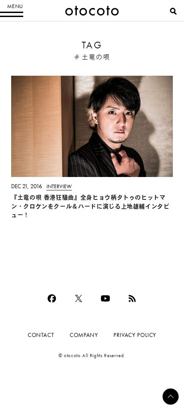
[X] (79, 298)
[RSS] (132, 298)
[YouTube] (105, 298)
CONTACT (41, 335)
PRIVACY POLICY (134, 335)
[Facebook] (52, 298)
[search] (173, 11)
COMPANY (84, 335)
